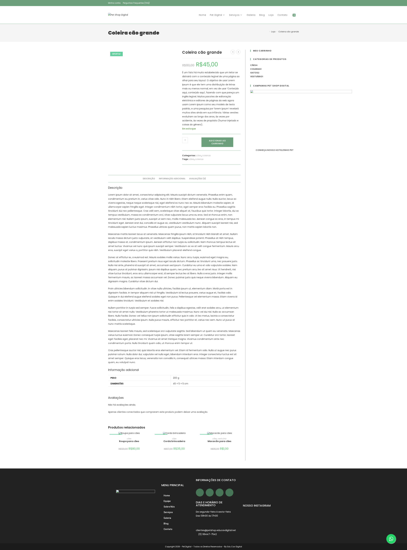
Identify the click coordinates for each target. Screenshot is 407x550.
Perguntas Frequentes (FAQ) (136, 3)
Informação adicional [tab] (172, 178)
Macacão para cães (219, 441)
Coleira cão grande (288, 31)
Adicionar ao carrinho (217, 142)
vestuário (222, 438)
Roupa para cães (129, 441)
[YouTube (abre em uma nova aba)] (294, 3)
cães (198, 155)
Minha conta (114, 3)
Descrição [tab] (149, 178)
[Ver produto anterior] (233, 52)
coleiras (206, 155)
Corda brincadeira (174, 441)
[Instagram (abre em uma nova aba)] (290, 3)
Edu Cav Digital (234, 546)
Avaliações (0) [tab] (197, 178)
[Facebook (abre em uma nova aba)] (286, 3)
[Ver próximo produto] (238, 52)
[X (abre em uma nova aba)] (281, 3)
